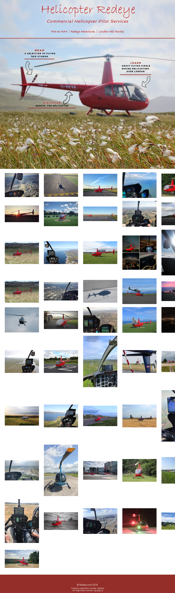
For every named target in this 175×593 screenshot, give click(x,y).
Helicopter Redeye (88, 10)
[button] (87, 585)
